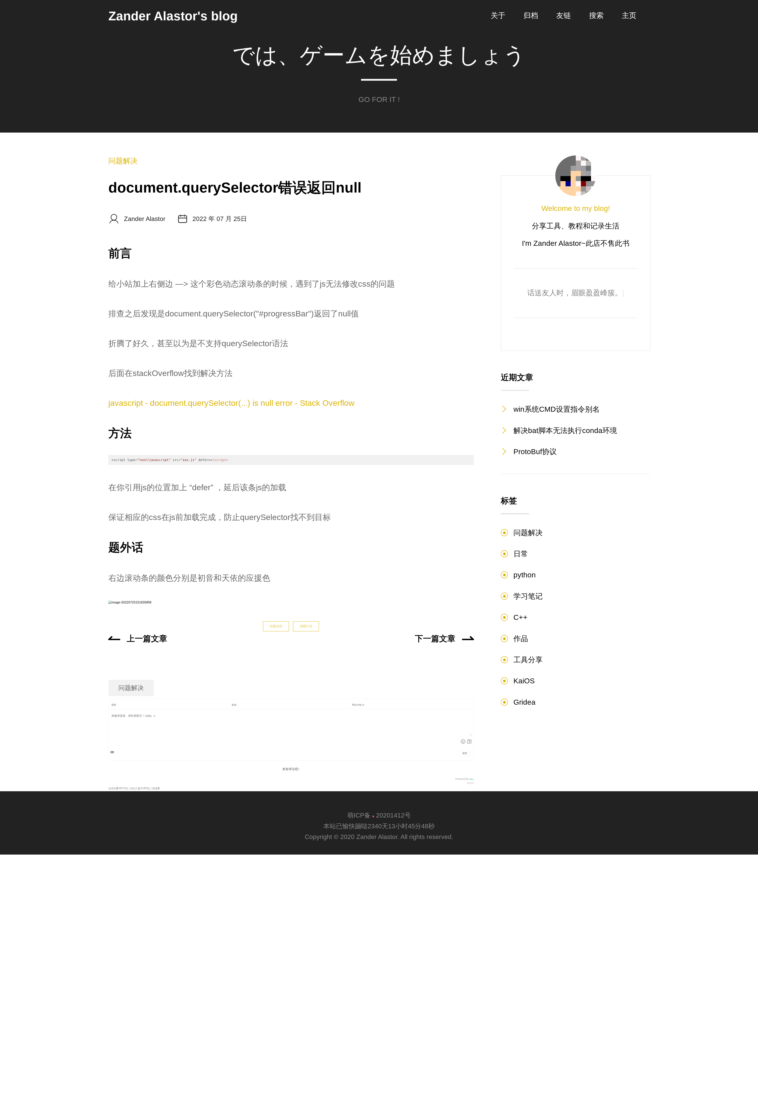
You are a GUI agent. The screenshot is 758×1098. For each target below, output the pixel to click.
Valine (471, 779)
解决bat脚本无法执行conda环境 (565, 430)
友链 (563, 16)
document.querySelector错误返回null (234, 187)
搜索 (596, 16)
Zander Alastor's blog (173, 16)
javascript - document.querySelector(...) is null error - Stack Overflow (231, 403)
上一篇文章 (147, 638)
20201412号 (393, 815)
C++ (520, 617)
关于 (498, 16)
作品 (520, 639)
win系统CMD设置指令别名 (556, 409)
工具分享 (528, 660)
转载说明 (276, 626)
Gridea (524, 702)
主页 (629, 16)
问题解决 (123, 161)
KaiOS (524, 681)
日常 (520, 554)
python (524, 575)
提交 (464, 753)
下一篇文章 (435, 638)
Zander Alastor (137, 218)
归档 (530, 16)
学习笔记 (528, 596)
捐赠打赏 (306, 626)
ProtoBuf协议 (535, 452)
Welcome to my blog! (575, 208)
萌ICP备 (359, 815)
